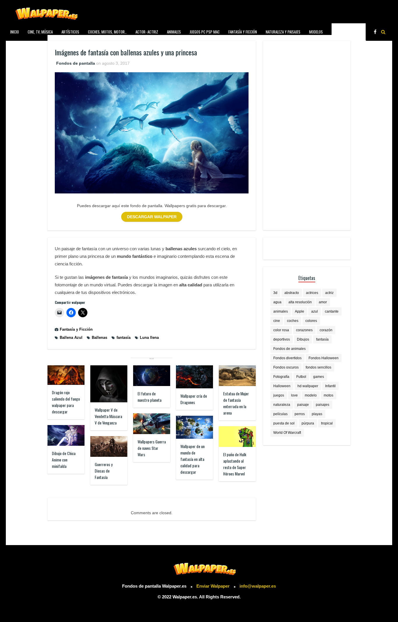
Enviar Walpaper (213, 586)
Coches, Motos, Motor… (107, 32)
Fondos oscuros (286, 367)
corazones (304, 330)
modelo (311, 395)
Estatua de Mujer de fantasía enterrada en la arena (236, 403)
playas (317, 414)
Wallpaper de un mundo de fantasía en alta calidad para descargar (192, 459)
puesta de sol (284, 423)
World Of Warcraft (287, 433)
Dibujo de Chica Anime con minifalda (63, 459)
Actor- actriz (146, 32)
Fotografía (281, 377)
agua (277, 302)
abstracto (291, 293)
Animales (174, 32)
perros (300, 414)
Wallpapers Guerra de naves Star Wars (152, 447)
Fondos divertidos (287, 358)
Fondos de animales (289, 349)
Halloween (281, 386)
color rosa (281, 330)
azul (314, 311)
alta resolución (300, 302)
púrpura (308, 423)
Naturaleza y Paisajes (283, 32)
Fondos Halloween (324, 358)
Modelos (316, 32)
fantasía (124, 337)
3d (275, 293)
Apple (299, 311)
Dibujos (303, 339)
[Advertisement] (306, 135)
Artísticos (70, 32)
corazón (326, 330)
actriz (329, 293)
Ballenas (99, 337)
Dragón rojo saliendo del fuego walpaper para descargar (66, 402)
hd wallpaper (307, 386)
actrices (312, 293)
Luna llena (149, 337)
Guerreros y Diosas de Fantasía (103, 470)
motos (328, 395)
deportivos (281, 339)
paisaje (303, 405)
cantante (332, 311)
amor (323, 302)
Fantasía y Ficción (242, 32)
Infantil (330, 386)
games (318, 377)
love (294, 395)
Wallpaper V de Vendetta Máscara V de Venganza (108, 416)
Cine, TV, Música (40, 32)
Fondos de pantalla (75, 63)
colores (311, 321)
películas (280, 414)
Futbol (301, 377)
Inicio (14, 32)
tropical (327, 423)
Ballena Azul (71, 337)
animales (280, 311)
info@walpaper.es (257, 586)
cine (276, 321)
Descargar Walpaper (152, 216)
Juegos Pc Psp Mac (205, 32)
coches (292, 321)
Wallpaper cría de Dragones (193, 399)
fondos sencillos (318, 367)
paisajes (322, 405)
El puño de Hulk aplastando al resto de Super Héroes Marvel (234, 464)
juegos (278, 395)
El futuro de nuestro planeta (149, 396)
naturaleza (281, 405)
